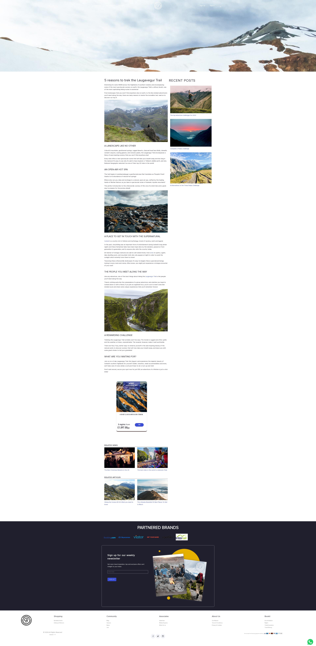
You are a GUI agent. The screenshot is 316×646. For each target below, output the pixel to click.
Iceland (106, 241)
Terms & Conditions (217, 623)
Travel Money (268, 627)
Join (108, 627)
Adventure (109, 5)
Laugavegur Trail (150, 276)
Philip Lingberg (163, 140)
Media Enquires (163, 623)
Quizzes (109, 623)
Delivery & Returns (59, 623)
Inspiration (97, 5)
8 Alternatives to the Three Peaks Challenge (184, 185)
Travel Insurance (269, 625)
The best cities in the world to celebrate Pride (152, 470)
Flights (266, 623)
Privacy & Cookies (217, 625)
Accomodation (269, 620)
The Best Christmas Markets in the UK (116, 470)
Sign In (212, 5)
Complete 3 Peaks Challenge (179, 148)
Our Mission (215, 620)
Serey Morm (164, 329)
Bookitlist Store (58, 620)
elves (152, 253)
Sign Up (202, 5)
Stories (120, 5)
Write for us (162, 625)
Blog (108, 620)
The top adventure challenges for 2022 (183, 115)
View (139, 424)
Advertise (162, 620)
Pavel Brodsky (163, 231)
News (108, 625)
